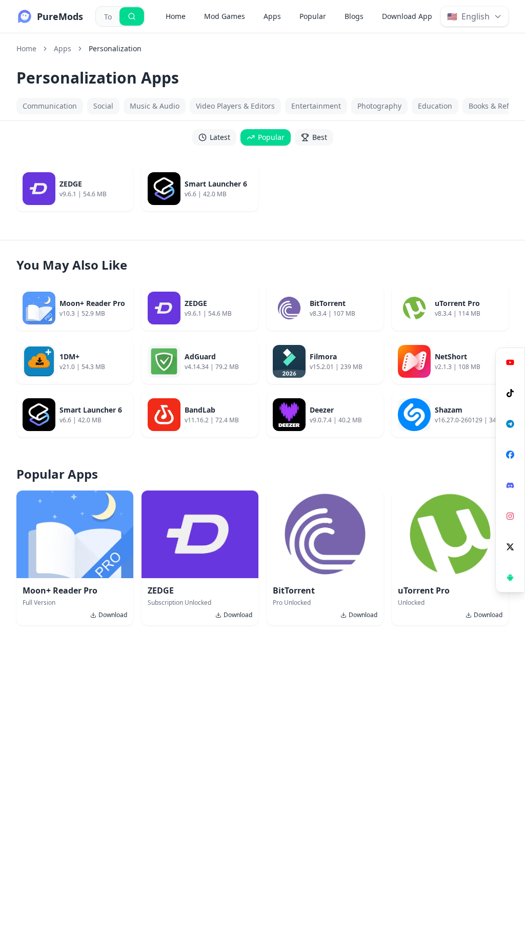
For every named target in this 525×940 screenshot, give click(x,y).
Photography (379, 106)
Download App (407, 16)
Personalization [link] (115, 48)
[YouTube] (510, 362)
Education (435, 106)
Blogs (354, 16)
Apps (272, 16)
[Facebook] (510, 454)
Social (103, 106)
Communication (50, 106)
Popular (312, 16)
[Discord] (510, 485)
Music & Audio (154, 106)
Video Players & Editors (235, 106)
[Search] (131, 16)
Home (176, 16)
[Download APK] (510, 577)
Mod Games (224, 16)
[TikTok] (510, 393)
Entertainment (316, 106)
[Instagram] (510, 516)
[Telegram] (510, 424)
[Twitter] (510, 547)
